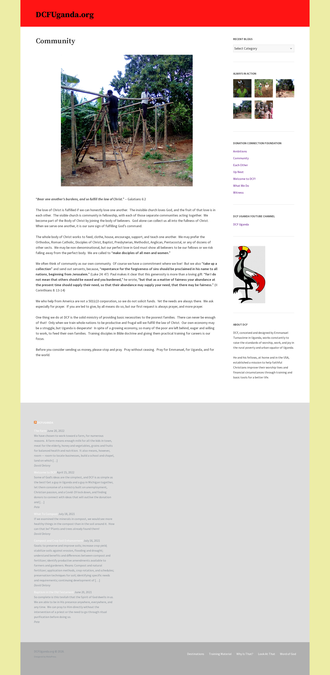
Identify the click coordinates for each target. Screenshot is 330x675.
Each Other (240, 165)
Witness (238, 192)
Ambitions (240, 151)
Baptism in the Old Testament (54, 592)
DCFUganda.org (65, 15)
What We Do (241, 185)
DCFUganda (45, 422)
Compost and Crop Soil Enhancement (58, 540)
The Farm (40, 431)
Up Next (238, 172)
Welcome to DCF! (244, 179)
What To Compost (46, 514)
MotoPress (51, 656)
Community (241, 158)
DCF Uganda (241, 224)
